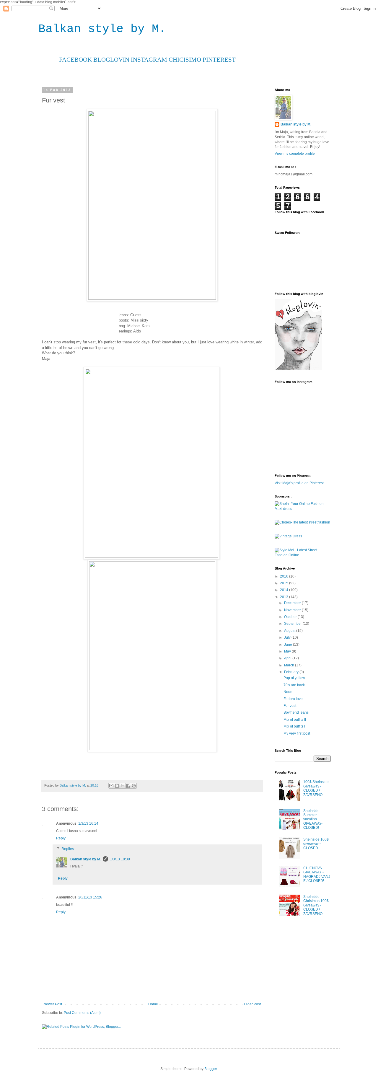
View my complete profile (295, 153)
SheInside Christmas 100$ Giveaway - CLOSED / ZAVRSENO (316, 905)
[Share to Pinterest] (134, 786)
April (288, 658)
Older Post (252, 1004)
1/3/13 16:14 (88, 823)
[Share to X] (123, 786)
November (293, 610)
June (288, 644)
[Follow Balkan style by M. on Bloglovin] (298, 368)
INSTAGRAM (148, 59)
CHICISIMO (184, 59)
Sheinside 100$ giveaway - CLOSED (316, 843)
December (293, 603)
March (289, 665)
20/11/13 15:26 (90, 897)
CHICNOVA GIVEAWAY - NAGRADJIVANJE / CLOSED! (316, 874)
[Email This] (111, 786)
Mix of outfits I (294, 726)
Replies (67, 849)
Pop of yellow (294, 678)
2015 (284, 583)
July (287, 637)
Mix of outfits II (295, 719)
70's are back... (295, 685)
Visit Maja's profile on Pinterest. (300, 483)
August (290, 631)
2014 (284, 590)
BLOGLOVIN (110, 59)
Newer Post (52, 1004)
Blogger (210, 1069)
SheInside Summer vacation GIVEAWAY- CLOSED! (312, 819)
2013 (284, 597)
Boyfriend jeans (296, 712)
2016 (284, 576)
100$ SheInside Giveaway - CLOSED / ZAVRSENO (316, 788)
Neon (288, 692)
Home (153, 1004)
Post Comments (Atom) (82, 1013)
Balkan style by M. (102, 29)
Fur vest (290, 706)
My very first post (297, 733)
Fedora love (293, 699)
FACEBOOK (75, 59)
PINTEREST (218, 59)
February (291, 672)
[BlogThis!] (117, 786)
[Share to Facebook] (128, 786)
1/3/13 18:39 (120, 859)
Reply (61, 838)
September (293, 624)
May (288, 651)
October (291, 617)
